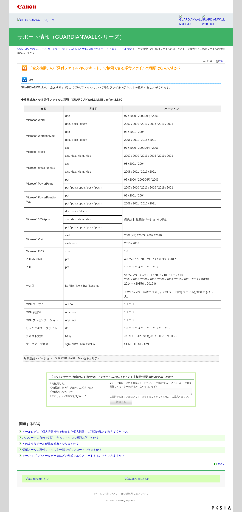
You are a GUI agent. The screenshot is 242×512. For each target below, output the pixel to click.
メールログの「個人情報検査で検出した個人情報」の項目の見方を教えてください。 (76, 431)
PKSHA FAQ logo (221, 508)
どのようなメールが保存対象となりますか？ (50, 443)
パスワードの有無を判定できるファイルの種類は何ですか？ (60, 437)
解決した (59, 383)
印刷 (221, 61)
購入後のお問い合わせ (138, 479)
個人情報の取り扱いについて (134, 493)
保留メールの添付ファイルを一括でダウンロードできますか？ (62, 449)
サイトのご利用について (105, 493)
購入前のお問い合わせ (39, 479)
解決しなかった (63, 391)
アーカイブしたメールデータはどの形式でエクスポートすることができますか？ (73, 455)
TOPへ (221, 464)
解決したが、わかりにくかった (73, 387)
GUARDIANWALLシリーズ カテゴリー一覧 (41, 48)
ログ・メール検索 (122, 48)
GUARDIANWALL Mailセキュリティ (88, 48)
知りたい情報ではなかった (70, 396)
